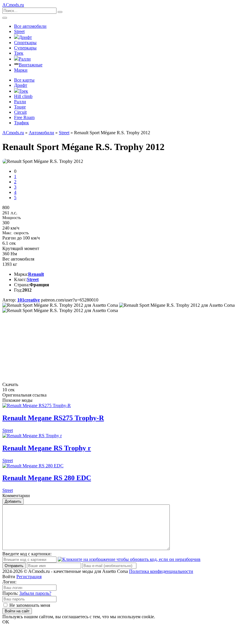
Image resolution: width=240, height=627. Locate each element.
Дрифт (25, 37)
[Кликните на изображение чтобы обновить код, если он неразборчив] (129, 559)
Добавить (13, 501)
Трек (18, 53)
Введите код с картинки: (27, 553)
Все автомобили (30, 26)
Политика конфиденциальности (161, 571)
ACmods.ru (13, 132)
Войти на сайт (17, 611)
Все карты (24, 79)
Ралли (25, 58)
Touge (20, 106)
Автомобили (41, 132)
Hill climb (23, 96)
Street (19, 31)
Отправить (14, 566)
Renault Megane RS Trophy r (46, 448)
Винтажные (30, 64)
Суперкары (25, 47)
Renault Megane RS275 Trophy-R (53, 418)
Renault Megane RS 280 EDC (46, 478)
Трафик (21, 122)
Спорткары (25, 42)
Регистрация (29, 576)
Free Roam (24, 117)
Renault (36, 274)
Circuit (20, 112)
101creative (28, 299)
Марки (21, 70)
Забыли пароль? (35, 593)
